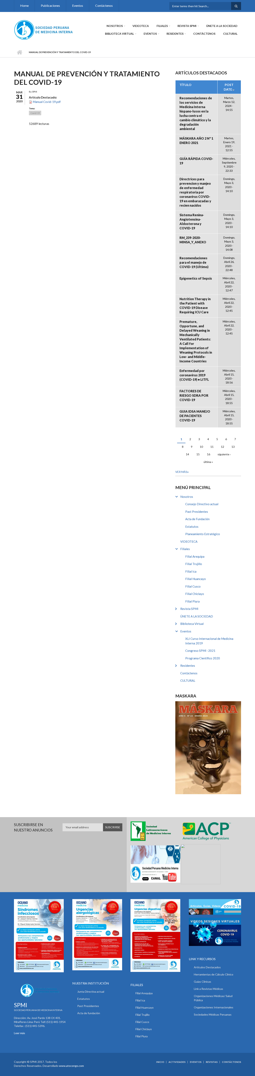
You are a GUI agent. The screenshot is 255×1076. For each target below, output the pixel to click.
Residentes (175, 33)
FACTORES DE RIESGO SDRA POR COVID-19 (193, 395)
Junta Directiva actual (90, 991)
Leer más (19, 1033)
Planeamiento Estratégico (202, 534)
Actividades (177, 1062)
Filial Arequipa (194, 556)
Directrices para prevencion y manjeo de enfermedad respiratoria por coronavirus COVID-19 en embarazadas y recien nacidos (195, 192)
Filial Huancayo (195, 579)
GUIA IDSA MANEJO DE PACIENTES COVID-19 (194, 415)
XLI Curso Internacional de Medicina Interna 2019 (209, 641)
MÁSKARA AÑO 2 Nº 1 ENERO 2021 (196, 140)
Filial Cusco (193, 586)
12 (222, 446)
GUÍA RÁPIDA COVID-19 (196, 161)
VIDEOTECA (140, 26)
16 (208, 454)
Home (24, 5)
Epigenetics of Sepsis (195, 278)
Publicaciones (50, 5)
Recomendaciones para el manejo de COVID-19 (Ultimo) (193, 262)
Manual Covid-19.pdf (47, 102)
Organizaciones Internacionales (213, 1007)
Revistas (212, 1062)
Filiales (162, 26)
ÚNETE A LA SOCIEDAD (221, 26)
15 (198, 454)
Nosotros (115, 26)
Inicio (19, 52)
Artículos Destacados (207, 967)
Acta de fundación (88, 1013)
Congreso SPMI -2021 (200, 650)
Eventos (77, 5)
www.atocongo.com (71, 1065)
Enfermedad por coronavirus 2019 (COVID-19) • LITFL (194, 375)
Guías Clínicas (202, 981)
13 (233, 446)
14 (187, 454)
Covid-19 (35, 113)
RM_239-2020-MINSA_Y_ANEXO (192, 240)
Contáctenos (104, 5)
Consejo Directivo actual (201, 504)
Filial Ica (190, 571)
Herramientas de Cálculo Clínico (213, 974)
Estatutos (191, 526)
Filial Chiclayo (194, 594)
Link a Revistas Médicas (208, 988)
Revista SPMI (187, 26)
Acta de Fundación (197, 519)
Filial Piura (192, 601)
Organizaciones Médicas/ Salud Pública (213, 998)
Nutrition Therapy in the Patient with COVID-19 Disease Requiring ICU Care (195, 305)
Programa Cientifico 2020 (202, 658)
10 (201, 446)
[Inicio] (44, 29)
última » (208, 462)
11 (212, 446)
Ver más (181, 471)
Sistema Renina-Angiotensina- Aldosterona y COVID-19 (191, 221)
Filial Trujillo (193, 564)
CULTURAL (230, 33)
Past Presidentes (196, 511)
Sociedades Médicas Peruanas (212, 1014)
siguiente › (224, 454)
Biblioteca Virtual (119, 33)
